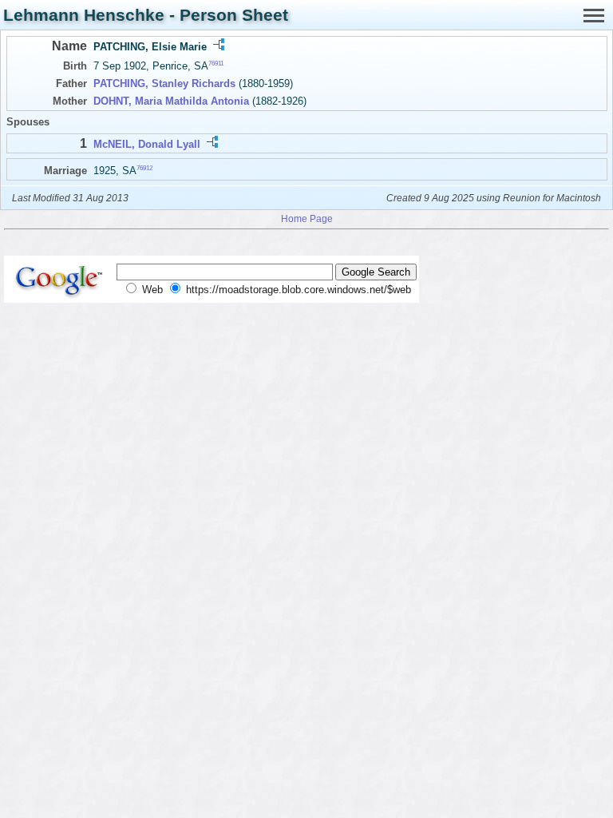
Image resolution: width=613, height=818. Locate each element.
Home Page (307, 218)
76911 (215, 63)
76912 (144, 167)
